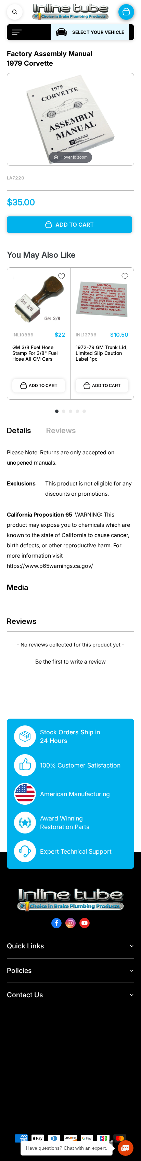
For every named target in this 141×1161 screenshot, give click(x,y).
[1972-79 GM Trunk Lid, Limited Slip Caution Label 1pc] (102, 299)
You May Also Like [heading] (41, 255)
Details (19, 430)
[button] (70, 661)
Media (17, 587)
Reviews (61, 430)
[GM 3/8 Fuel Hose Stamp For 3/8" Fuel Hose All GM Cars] (38, 299)
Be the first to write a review (70, 661)
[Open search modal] (15, 12)
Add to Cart (43, 385)
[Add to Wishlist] (61, 276)
